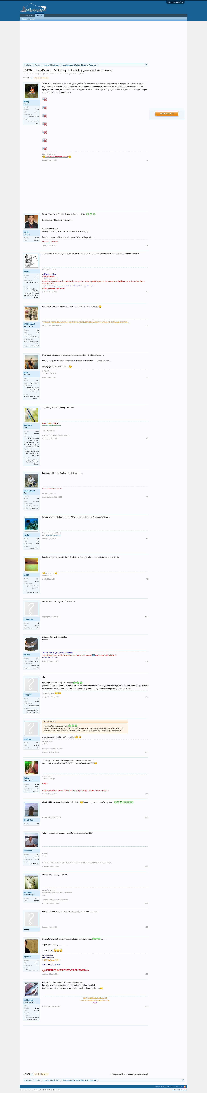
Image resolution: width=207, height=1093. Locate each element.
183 (37, 854)
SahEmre (28, 425)
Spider (26, 232)
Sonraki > (44, 78)
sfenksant (28, 851)
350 (37, 824)
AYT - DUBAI (35, 383)
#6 (147, 439)
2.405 (37, 109)
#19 (146, 974)
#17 (146, 903)
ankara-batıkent (34, 661)
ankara (36, 701)
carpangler (28, 619)
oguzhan (27, 957)
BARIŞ (67, 74)
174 (37, 623)
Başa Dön (179, 1086)
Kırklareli (36, 625)
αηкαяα (36, 963)
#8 (147, 539)
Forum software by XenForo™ (39, 1090)
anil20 (26, 575)
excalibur (28, 739)
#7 (147, 497)
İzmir (37, 541)
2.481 (37, 431)
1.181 (37, 238)
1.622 (37, 784)
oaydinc (27, 535)
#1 (147, 160)
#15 (146, 817)
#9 (147, 579)
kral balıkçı (28, 1000)
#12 (146, 697)
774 (37, 743)
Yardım (163, 1086)
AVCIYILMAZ (29, 324)
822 (37, 658)
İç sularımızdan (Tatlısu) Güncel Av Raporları (42, 74)
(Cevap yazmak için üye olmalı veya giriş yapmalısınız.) (129, 1074)
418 (37, 960)
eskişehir (36, 501)
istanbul (36, 1010)
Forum (39, 15)
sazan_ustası (29, 491)
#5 (147, 377)
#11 (146, 661)
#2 (147, 245)
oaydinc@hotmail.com (53, 535)
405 (37, 330)
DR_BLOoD (28, 820)
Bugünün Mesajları (28, 19)
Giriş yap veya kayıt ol (175, 2)
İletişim (157, 1086)
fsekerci (27, 655)
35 (38, 275)
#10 (146, 617)
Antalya (36, 745)
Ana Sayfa (29, 15)
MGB (26, 373)
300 (37, 499)
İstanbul (36, 433)
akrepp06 (27, 695)
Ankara (36, 112)
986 (37, 381)
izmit (37, 332)
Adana (37, 278)
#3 (147, 292)
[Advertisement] (85, 42)
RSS (185, 1087)
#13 (146, 752)
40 (38, 698)
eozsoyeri (28, 892)
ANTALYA (36, 857)
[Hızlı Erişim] (146, 65)
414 (37, 579)
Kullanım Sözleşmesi (179, 1090)
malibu (27, 271)
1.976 (37, 898)
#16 (146, 866)
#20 (146, 1006)
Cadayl (26, 778)
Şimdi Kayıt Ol (167, 114)
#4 (147, 325)
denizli (37, 581)
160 (37, 539)
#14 (146, 794)
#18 (146, 927)
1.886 (37, 1008)
